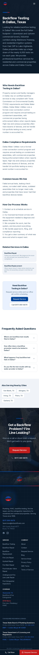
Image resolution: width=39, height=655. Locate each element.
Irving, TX (7, 396)
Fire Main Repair (8, 565)
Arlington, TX (23, 391)
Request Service (19, 299)
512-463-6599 (29, 637)
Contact (24, 548)
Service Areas (26, 559)
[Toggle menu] (34, 4)
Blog (22, 555)
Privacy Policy (26, 562)
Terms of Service (27, 570)
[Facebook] (4, 533)
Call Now (11, 652)
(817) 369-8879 (20, 458)
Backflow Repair (8, 548)
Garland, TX (8, 400)
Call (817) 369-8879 (19, 305)
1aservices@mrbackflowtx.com (14, 523)
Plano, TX (19, 396)
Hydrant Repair (8, 561)
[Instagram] (7, 533)
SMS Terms (25, 566)
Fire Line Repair (8, 558)
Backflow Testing (9, 544)
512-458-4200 (29, 625)
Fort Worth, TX (9, 391)
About (23, 544)
